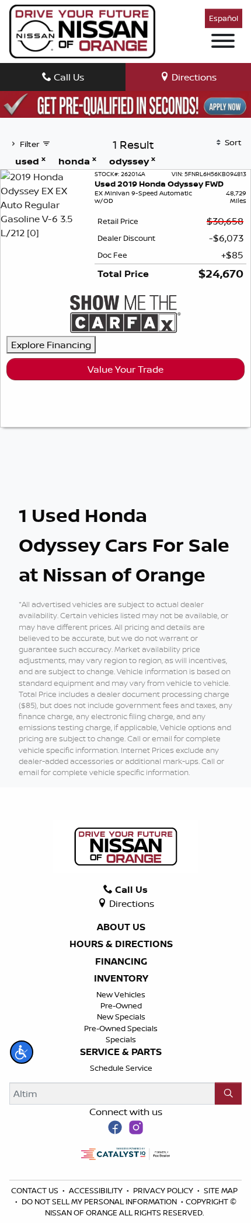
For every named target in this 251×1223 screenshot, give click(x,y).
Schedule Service (121, 1068)
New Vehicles (120, 994)
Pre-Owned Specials (121, 1028)
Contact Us (35, 1190)
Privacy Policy (164, 1190)
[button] (21, 1052)
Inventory (121, 978)
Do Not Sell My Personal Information (100, 1201)
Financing (121, 961)
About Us (121, 927)
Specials (121, 1039)
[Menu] (223, 42)
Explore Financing (51, 344)
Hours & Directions (121, 944)
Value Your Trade (125, 369)
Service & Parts (121, 1052)
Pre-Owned (121, 1005)
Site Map (221, 1190)
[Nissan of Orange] (82, 30)
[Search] (228, 1093)
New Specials (121, 1016)
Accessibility (96, 1190)
